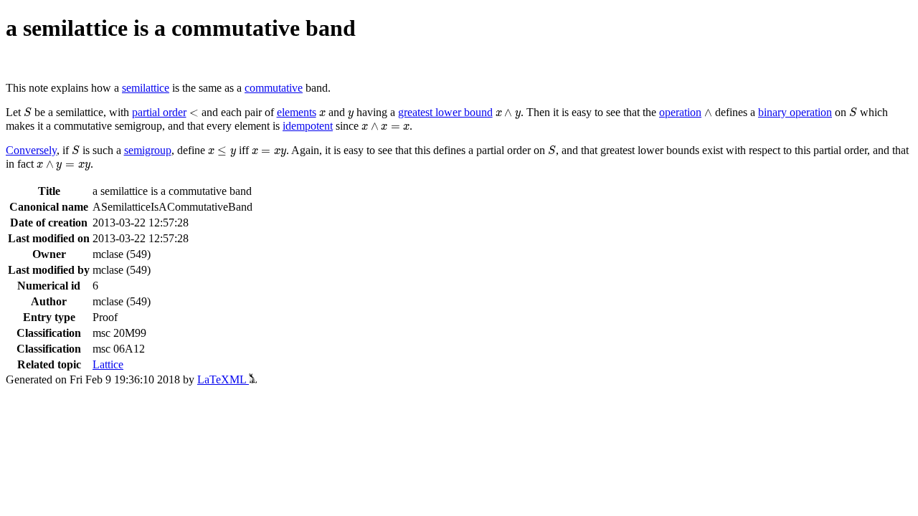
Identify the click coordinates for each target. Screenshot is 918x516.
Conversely (31, 150)
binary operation (795, 112)
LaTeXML (223, 379)
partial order (159, 112)
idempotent (308, 126)
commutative (274, 88)
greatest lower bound (445, 112)
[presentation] (28, 112)
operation (680, 112)
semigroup (147, 150)
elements (296, 112)
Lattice (108, 364)
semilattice (145, 88)
